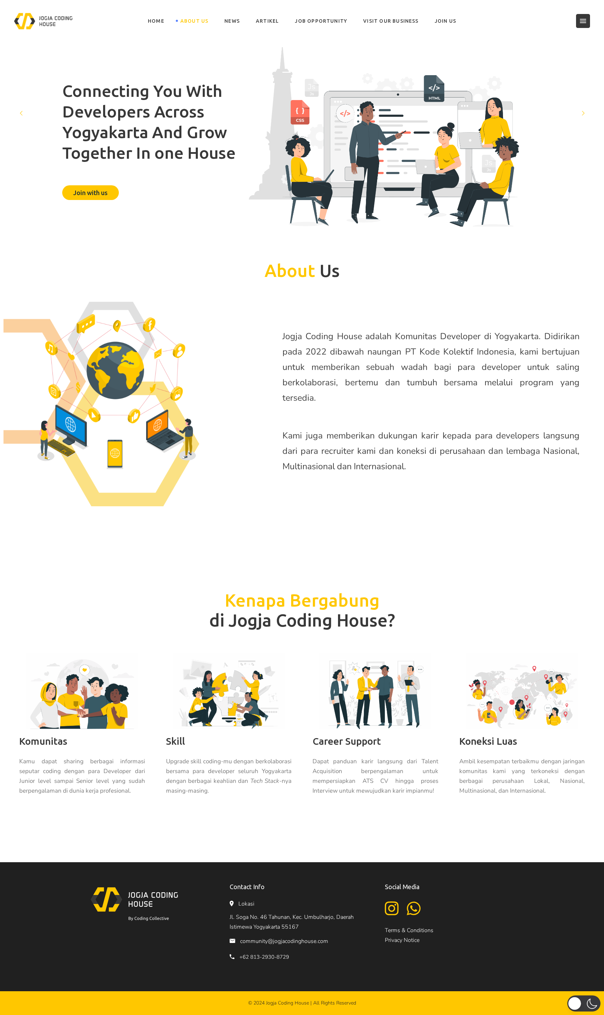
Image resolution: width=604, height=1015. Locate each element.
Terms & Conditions (409, 930)
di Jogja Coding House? (302, 610)
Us (302, 270)
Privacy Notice (402, 940)
